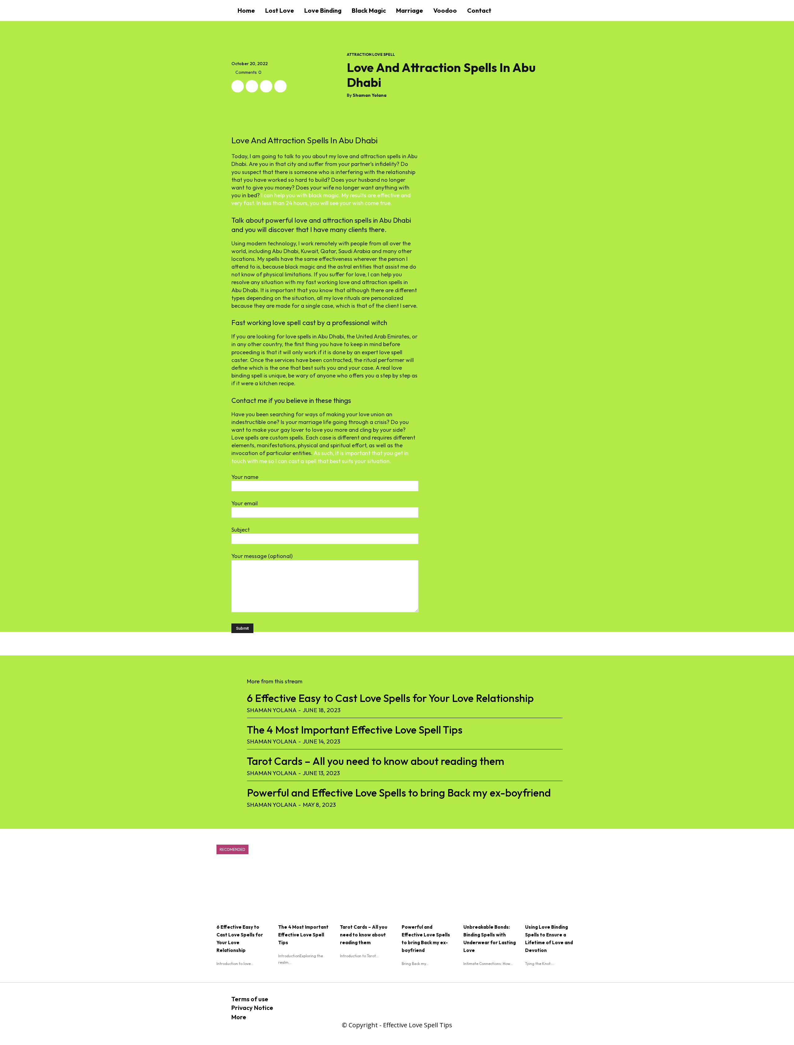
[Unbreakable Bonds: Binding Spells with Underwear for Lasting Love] (489, 891)
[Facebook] (237, 86)
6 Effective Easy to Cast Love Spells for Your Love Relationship (390, 698)
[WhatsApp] (280, 86)
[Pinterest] (266, 86)
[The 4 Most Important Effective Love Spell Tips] (304, 891)
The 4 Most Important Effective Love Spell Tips (354, 729)
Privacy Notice (252, 1008)
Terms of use (249, 999)
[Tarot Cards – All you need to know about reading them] (366, 891)
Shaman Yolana (369, 95)
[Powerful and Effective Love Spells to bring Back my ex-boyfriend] (428, 891)
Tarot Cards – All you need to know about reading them (375, 761)
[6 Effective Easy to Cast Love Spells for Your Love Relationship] (242, 891)
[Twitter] (252, 86)
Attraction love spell (371, 54)
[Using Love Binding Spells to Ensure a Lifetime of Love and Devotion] (551, 891)
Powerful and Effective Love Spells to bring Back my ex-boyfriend (399, 792)
